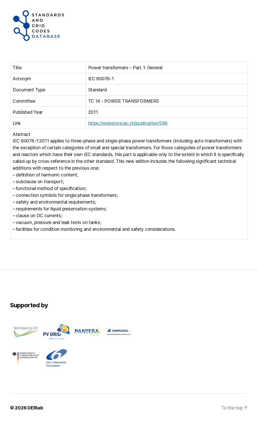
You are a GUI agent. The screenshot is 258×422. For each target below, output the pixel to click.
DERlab (35, 407)
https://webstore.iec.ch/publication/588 (128, 123)
